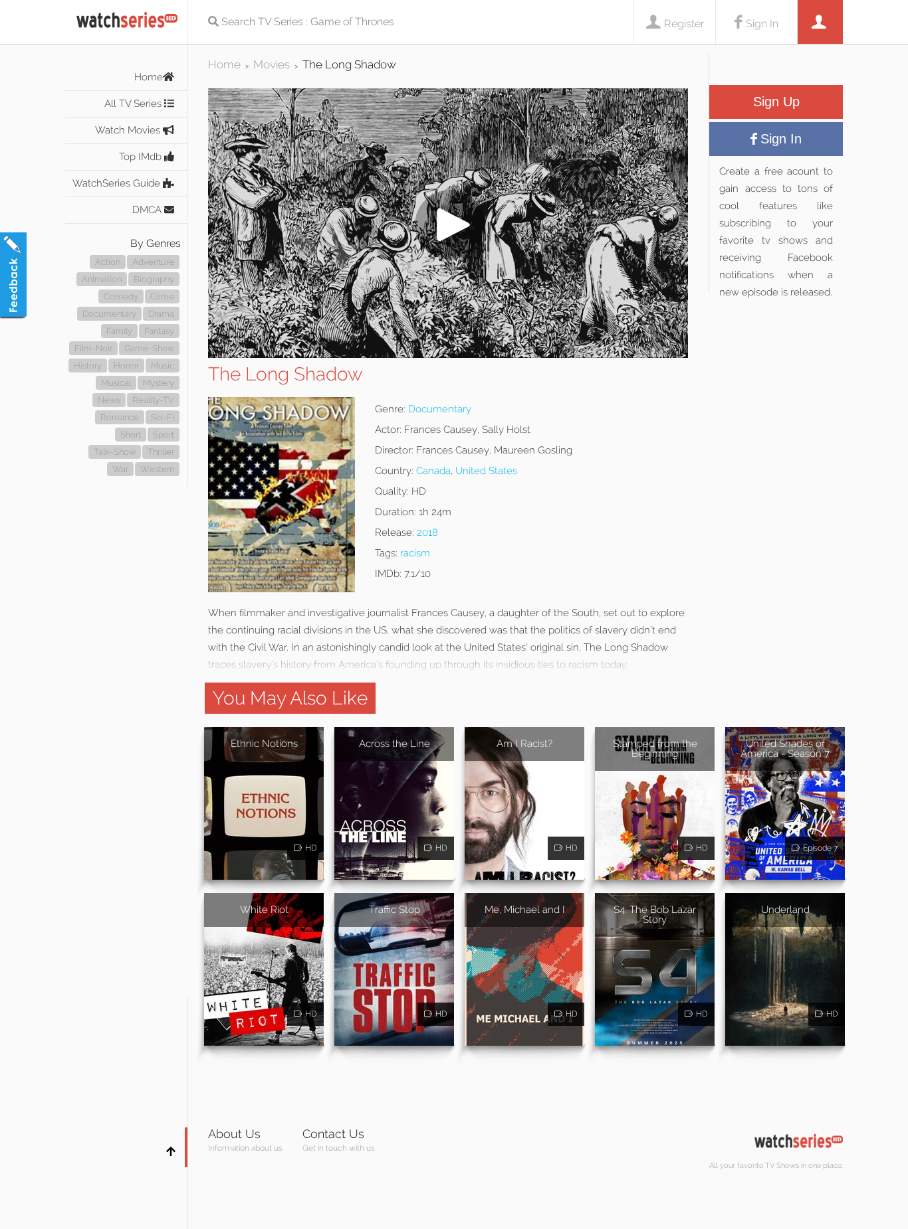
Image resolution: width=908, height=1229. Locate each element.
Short (130, 435)
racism (415, 553)
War (120, 469)
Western (157, 469)
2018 (427, 532)
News (109, 400)
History (88, 365)
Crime (162, 296)
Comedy (121, 296)
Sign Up (776, 101)
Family (119, 331)
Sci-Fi (162, 417)
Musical (116, 383)
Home (148, 77)
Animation (102, 279)
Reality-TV (153, 400)
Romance (119, 417)
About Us (234, 1134)
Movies (271, 64)
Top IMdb (141, 157)
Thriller (161, 452)
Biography (154, 279)
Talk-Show (115, 452)
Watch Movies (129, 130)
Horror (126, 365)
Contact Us (333, 1134)
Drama (161, 314)
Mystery (158, 383)
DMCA (148, 210)
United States (486, 471)
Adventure (153, 262)
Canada (433, 471)
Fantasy (159, 331)
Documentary (109, 314)
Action (107, 262)
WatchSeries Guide (117, 183)
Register (684, 23)
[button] (448, 354)
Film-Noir (93, 348)
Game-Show (149, 348)
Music (162, 365)
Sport (163, 435)
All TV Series (134, 104)
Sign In (762, 23)
